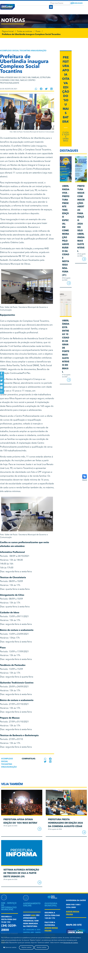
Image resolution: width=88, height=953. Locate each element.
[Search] (72, 3)
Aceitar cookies (41, 947)
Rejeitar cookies (26, 947)
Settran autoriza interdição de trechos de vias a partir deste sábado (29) (21, 873)
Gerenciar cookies (10, 947)
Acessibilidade (76, 3)
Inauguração (39, 51)
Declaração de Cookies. (70, 942)
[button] (51, 7)
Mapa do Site (74, 925)
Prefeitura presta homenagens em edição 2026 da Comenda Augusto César (65, 823)
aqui (33, 915)
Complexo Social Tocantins (15, 51)
